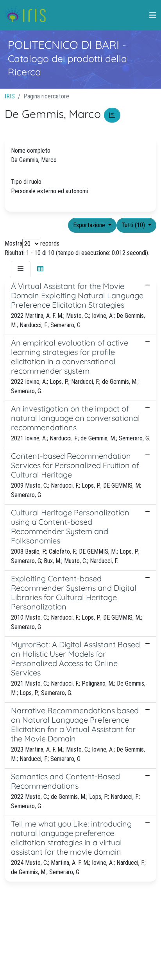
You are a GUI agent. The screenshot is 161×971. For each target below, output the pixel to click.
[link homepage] (28, 15)
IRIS (10, 96)
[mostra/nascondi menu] (152, 15)
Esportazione (90, 225)
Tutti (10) (134, 225)
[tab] (20, 269)
